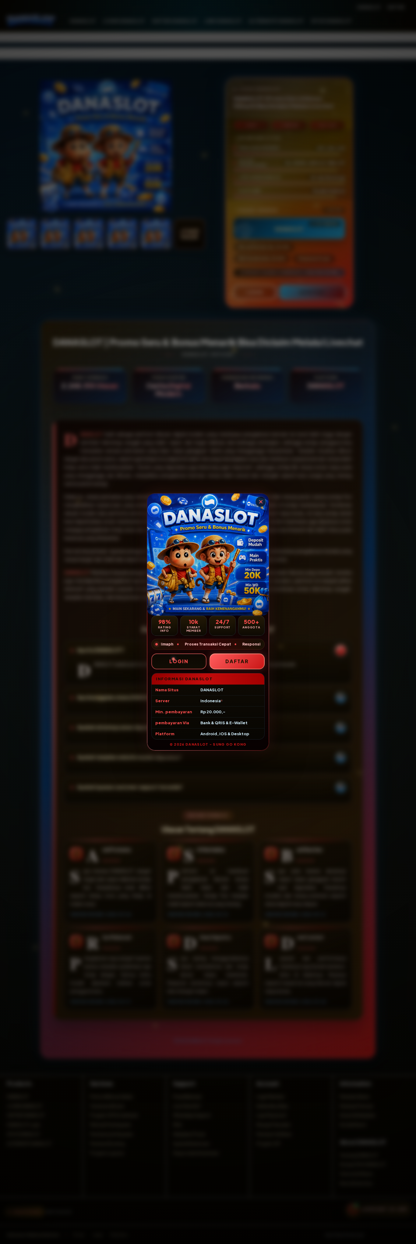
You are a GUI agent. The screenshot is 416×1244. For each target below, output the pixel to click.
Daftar (237, 661)
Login (179, 661)
